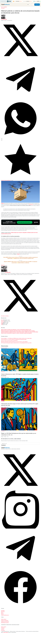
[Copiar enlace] (1, 139)
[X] (20, 314)
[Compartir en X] (20, 59)
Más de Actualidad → (4, 347)
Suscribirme (3, 445)
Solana (2, 322)
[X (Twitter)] (20, 489)
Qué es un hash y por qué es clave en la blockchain (9, 340)
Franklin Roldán (5, 632)
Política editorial (3, 619)
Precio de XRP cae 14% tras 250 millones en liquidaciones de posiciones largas (13, 339)
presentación (31, 204)
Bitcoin (2, 320)
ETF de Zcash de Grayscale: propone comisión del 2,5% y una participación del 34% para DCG (16, 342)
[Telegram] (20, 567)
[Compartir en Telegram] (20, 98)
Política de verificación (4, 620)
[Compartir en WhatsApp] (20, 137)
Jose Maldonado (4, 19)
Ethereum (2, 321)
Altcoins (2, 613)
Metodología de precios (5, 622)
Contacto (2, 629)
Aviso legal (3, 630)
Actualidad (5, 6)
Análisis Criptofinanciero (5, 615)
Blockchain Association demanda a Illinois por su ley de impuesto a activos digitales (14, 341)
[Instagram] (20, 528)
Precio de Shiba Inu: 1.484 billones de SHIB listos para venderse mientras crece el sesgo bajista (16, 338)
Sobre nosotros (3, 626)
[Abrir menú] (28, 5)
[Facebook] (20, 606)
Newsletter (37, 4)
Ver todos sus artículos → (5, 315)
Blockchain (3, 265)
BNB (2, 323)
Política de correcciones (5, 621)
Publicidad (2, 627)
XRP (2, 324)
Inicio (2, 6)
